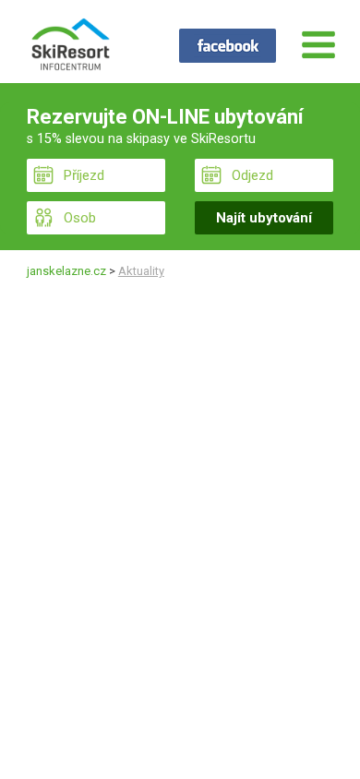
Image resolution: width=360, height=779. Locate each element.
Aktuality (141, 271)
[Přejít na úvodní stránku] (70, 46)
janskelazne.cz (66, 271)
